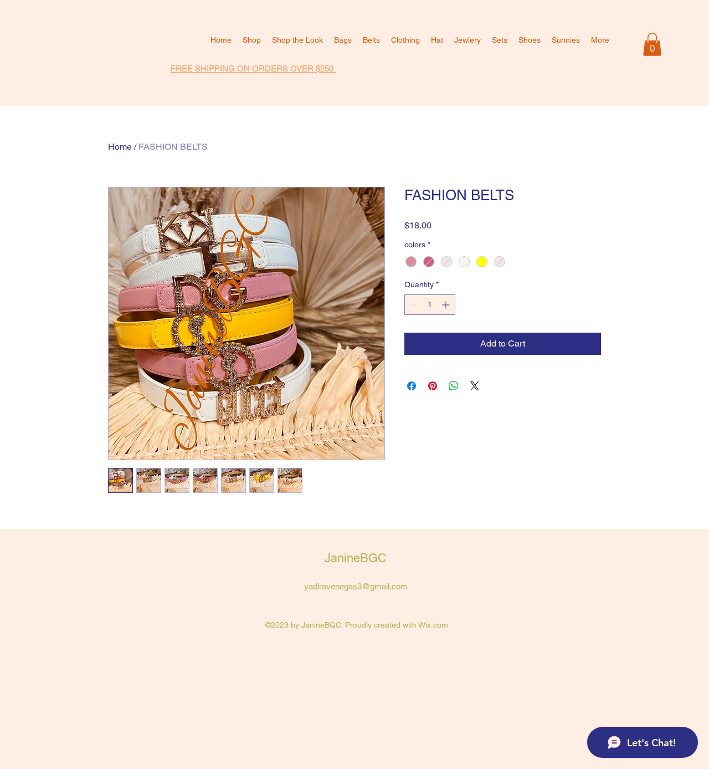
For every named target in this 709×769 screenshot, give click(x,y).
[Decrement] (413, 304)
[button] (652, 44)
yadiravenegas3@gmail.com (356, 586)
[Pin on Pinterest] (432, 386)
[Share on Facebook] (411, 386)
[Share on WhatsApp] (453, 386)
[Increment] (447, 304)
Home (120, 146)
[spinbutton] (430, 304)
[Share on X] (474, 386)
